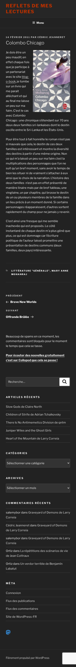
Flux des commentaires (22, 609)
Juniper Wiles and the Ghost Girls (28, 430)
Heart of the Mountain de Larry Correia (32, 438)
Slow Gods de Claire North (24, 406)
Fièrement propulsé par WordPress (27, 657)
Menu (40, 22)
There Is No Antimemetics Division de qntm (36, 422)
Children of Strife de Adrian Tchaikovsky (33, 414)
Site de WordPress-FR (21, 616)
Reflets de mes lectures (29, 8)
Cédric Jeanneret (51, 37)
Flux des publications (20, 601)
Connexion (13, 593)
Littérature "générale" (30, 270)
